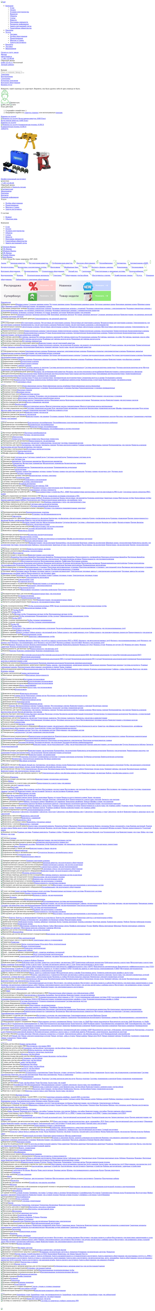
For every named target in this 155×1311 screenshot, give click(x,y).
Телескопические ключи (26, 1101)
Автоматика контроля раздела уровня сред (52, 842)
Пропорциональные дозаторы (37, 512)
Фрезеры (43, 1217)
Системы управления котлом (72, 443)
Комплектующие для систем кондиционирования (60, 903)
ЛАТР (9, 1040)
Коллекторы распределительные (40, 535)
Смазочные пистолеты (29, 1213)
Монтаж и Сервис (17, 40)
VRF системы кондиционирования (43, 907)
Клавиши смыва (72, 791)
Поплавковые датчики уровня (40, 471)
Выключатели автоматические (105, 966)
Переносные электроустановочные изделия (107, 977)
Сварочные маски (68, 1225)
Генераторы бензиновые (48, 1205)
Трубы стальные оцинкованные (39, 620)
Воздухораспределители (30, 561)
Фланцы (12, 645)
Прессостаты (18, 437)
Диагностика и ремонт (29, 1262)
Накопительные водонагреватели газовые (109, 736)
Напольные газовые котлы (36, 695)
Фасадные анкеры (99, 922)
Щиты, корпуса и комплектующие (42, 973)
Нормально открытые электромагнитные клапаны (106, 351)
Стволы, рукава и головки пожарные (46, 1286)
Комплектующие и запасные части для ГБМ (18, 716)
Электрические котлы (28, 698)
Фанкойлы (15, 557)
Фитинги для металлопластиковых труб (94, 640)
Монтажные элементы (28, 926)
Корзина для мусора (53, 828)
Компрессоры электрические (60, 1221)
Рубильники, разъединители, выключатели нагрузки (106, 1032)
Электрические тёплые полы (36, 769)
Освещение (16, 1172)
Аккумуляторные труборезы (62, 1103)
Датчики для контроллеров (34, 435)
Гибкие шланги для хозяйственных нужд (73, 632)
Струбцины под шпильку (11, 928)
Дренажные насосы (98, 400)
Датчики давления (24, 473)
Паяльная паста (26, 1111)
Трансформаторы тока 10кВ (139, 1024)
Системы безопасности (30, 1001)
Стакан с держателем (84, 828)
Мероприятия (10, 48)
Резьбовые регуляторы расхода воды (57, 339)
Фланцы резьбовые (55, 645)
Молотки (13, 1184)
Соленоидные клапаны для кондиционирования (59, 867)
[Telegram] (8, 247)
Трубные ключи (45, 1099)
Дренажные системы (27, 844)
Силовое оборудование (30, 1030)
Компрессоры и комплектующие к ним (48, 1087)
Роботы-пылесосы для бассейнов (41, 1050)
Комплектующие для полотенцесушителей (104, 803)
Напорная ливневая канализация (51, 663)
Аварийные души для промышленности (46, 1294)
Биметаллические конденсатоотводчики (53, 374)
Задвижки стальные (26, 312)
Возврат (8, 217)
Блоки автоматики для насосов (75, 408)
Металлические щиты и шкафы (68, 973)
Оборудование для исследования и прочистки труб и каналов (74, 1164)
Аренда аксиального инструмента (14, 1258)
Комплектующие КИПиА (32, 498)
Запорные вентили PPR (41, 314)
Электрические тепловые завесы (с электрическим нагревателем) (95, 571)
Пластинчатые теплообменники (40, 422)
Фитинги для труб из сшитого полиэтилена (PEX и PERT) (56, 640)
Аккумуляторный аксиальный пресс (77, 1117)
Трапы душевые (65, 667)
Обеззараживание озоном (51, 1085)
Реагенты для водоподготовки (38, 524)
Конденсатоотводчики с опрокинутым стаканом (37, 376)
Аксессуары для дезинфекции (89, 1085)
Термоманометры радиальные (65, 467)
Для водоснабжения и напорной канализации (73, 628)
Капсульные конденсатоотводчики (82, 374)
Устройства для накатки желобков (42, 1182)
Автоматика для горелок (31, 445)
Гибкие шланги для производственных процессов (108, 632)
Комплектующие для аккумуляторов (81, 995)
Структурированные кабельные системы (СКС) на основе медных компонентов (106, 997)
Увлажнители (6, 569)
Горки (51, 1072)
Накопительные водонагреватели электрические (74, 736)
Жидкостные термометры (32, 463)
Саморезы (50, 928)
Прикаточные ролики (28, 1231)
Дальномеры (67, 1162)
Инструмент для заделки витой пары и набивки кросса (92, 985)
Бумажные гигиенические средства (92, 1252)
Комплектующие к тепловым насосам (123, 720)
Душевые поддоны (73, 805)
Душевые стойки (55, 832)
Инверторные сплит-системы (38, 891)
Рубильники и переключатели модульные (46, 971)
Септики (13, 838)
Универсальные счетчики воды (79, 457)
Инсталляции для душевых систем (120, 789)
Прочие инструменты (140, 1105)
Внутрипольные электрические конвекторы (124, 1009)
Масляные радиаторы (27, 761)
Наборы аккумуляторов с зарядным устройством (122, 1166)
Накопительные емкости (31, 856)
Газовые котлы (20, 695)
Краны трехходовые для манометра (73, 498)
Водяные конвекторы (52, 759)
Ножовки (138, 1158)
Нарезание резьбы (24, 1142)
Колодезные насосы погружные (77, 400)
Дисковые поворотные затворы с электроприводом (106, 308)
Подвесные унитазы (40, 799)
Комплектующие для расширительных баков (54, 600)
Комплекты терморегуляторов (47, 347)
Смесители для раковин (29, 812)
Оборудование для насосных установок (106, 396)
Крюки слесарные (24, 1235)
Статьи (12, 18)
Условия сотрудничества (19, 12)
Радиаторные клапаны (28, 345)
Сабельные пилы (74, 1158)
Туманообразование (26, 1076)
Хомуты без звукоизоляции (66, 918)
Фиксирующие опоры (72, 920)
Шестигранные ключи (61, 1178)
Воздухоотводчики (24, 378)
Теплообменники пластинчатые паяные (68, 422)
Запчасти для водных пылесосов (40, 1052)
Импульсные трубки (126, 498)
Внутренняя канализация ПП (53, 655)
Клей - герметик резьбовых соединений (49, 952)
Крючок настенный (137, 826)
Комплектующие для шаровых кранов (37, 306)
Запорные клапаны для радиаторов (21, 347)
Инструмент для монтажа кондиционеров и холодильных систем (78, 885)
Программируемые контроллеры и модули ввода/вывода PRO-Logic (96, 492)
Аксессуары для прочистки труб (111, 1164)
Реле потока (144, 408)
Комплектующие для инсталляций (31, 791)
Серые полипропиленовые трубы (94, 606)
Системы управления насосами (39, 408)
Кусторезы (96, 1193)
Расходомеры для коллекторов (93, 545)
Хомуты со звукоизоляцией (26, 918)
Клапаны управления (118, 518)
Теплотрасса (17, 628)
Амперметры (50, 1011)
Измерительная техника (30, 1162)
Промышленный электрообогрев (117, 1034)
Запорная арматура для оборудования (46, 1297)
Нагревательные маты (56, 769)
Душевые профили (53, 808)
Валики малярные (24, 1244)
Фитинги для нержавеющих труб (24, 643)
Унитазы (12, 799)
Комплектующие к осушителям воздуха (48, 583)
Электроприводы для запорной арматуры (51, 319)
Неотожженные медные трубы (61, 614)
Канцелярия (52, 1254)
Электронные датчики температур (42, 490)
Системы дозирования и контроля (103, 1079)
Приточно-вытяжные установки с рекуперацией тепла (100, 567)
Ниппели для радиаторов (116, 750)
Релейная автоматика (27, 484)
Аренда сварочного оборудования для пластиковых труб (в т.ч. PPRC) (125, 1256)
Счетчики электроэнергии (132, 1011)
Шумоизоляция (21, 689)
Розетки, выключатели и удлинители (45, 975)
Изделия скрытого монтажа (101, 975)
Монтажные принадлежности (37, 675)
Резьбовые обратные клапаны (96, 359)
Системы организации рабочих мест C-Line (58, 964)
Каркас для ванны (69, 828)
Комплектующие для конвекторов (42, 755)
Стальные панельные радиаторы (70, 757)
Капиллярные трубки (143, 498)
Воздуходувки (141, 1193)
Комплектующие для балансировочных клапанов (20, 335)
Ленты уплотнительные (30, 944)
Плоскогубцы (73, 1105)
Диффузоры (66, 561)
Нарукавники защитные (95, 1144)
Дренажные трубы (42, 844)
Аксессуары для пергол (65, 1091)
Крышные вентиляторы (53, 563)
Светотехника (19, 1026)
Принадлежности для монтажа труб (44, 649)
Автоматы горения (48, 445)
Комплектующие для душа (129, 832)
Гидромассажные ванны (23, 797)
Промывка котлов (23, 730)
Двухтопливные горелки (60, 706)
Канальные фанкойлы (45, 557)
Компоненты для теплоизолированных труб (108, 628)
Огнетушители (20, 1284)
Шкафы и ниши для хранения (101, 801)
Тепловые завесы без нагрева (133, 571)
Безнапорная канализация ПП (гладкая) (86, 659)
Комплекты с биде (24, 820)
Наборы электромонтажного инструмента (54, 985)
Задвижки (14, 312)
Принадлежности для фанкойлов (88, 557)
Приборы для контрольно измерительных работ (19, 985)
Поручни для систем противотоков (24, 1074)
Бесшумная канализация (31, 657)
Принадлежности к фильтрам (36, 518)
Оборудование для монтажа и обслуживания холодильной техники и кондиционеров (102, 1187)
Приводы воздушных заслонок (39, 549)
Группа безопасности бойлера (134, 744)
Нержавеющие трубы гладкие (47, 616)
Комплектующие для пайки (96, 1111)
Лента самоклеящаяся (27, 685)
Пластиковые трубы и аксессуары (28, 964)
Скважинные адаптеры (142, 416)
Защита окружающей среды (20, 26)
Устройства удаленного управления (135, 1036)
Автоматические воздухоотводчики (67, 378)
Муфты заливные (7, 964)
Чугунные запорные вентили (86, 314)
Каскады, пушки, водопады (64, 1072)
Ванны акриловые (40, 797)
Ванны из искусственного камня (74, 797)
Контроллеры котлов (9, 447)
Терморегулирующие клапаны (38, 861)
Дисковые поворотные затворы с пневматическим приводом (75, 310)
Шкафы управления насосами (127, 408)
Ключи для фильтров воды (99, 518)
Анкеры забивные (41, 922)
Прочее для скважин (9, 418)
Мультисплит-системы (93, 891)
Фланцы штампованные (19, 647)
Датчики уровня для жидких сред (98, 471)
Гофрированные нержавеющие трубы (74, 616)
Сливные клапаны (24, 365)
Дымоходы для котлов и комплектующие (91, 718)
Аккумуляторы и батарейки (35, 995)
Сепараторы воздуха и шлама (93, 378)
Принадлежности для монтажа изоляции (50, 883)
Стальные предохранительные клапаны (96, 355)
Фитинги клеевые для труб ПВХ (69, 643)
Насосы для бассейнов (82, 1089)
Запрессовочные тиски (120, 1117)
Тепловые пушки (22, 575)
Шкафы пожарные (24, 1276)
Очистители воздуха (26, 587)
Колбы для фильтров (17, 520)
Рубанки (36, 1217)
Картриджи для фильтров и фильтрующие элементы (69, 518)
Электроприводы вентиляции (37, 577)
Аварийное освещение (34, 1026)
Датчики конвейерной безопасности (45, 506)
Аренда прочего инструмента (67, 1260)
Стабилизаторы (21, 989)
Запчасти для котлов (26, 724)
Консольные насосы (26, 398)
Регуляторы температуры (32, 341)
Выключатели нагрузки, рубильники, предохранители (113, 1030)
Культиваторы (129, 1193)
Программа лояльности (19, 22)
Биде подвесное (29, 795)
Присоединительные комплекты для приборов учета (61, 500)
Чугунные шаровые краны (59, 304)
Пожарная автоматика (28, 1274)
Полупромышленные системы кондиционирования (63, 901)
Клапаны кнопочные (95, 498)
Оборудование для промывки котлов (70, 730)
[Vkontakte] (6, 249)
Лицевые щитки (60, 1170)
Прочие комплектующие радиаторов (57, 753)
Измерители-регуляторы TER (37, 486)
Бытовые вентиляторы (73, 565)
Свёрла (20, 1131)
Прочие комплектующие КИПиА (14, 500)
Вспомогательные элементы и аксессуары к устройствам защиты (60, 1032)
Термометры (17, 463)
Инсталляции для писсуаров (53, 789)
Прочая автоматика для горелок (29, 447)
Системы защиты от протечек (37, 367)
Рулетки (43, 1162)
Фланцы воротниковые (38, 645)
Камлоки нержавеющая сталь (47, 651)
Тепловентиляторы (24, 559)
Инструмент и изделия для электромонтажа (53, 1015)
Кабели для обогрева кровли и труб (119, 773)
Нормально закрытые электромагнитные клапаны (67, 351)
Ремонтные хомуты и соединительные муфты (94, 918)
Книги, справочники (27, 1148)
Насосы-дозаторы (83, 1079)
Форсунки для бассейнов (32, 1060)
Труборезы (15, 1103)
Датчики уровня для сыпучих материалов (68, 471)
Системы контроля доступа (76, 1001)
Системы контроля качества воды (62, 1079)
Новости (13, 20)
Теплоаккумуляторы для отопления (48, 742)
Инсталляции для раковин (96, 789)
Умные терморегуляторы (111, 1036)
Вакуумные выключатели (99, 1021)
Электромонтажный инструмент (40, 983)
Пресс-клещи (110, 1121)
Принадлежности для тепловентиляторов (98, 559)
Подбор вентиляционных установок (65, 569)
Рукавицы (109, 1144)
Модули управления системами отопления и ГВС (60, 496)
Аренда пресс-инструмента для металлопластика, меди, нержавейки (92, 1258)
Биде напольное (17, 795)
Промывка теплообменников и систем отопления (60, 429)
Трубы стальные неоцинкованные (42, 622)
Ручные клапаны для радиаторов (122, 345)
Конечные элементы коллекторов (92, 543)
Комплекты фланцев (71, 645)
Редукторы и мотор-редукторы (38, 449)
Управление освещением (19, 1028)
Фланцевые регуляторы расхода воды (85, 339)
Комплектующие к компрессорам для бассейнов (104, 1087)
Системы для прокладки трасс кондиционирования (21, 905)
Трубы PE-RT (18, 610)
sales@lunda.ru (6, 56)
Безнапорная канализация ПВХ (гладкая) (55, 659)
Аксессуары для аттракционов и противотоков (123, 1072)
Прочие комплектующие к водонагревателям (104, 744)
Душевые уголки (7, 808)
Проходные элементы (66, 590)
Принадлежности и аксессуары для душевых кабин (101, 805)
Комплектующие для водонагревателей (48, 744)
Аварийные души (23, 1294)
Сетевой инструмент (110, 1129)
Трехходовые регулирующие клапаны (85, 323)
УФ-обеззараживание (32, 1085)
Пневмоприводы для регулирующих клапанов (39, 325)
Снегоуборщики (103, 1195)
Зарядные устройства (94, 1166)
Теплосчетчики (20, 469)
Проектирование (16, 38)
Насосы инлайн (21, 404)
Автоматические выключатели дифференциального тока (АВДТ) (68, 966)
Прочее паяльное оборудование (119, 1111)
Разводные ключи (137, 1099)
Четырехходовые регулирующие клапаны (117, 323)
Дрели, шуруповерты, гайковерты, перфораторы (59, 1129)
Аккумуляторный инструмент (90, 1129)
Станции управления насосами (34, 410)
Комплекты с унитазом (29, 824)
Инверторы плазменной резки (44, 1225)
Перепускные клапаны (29, 363)
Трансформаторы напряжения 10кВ (114, 1024)
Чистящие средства (25, 1248)
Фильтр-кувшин (124, 522)
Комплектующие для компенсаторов (117, 380)
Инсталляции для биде (33, 789)
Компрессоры (18, 1221)
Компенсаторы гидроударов (92, 380)
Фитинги (13, 640)
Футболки (26, 1170)
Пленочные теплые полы (94, 769)
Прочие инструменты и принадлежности (50, 1156)
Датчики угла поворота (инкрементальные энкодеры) (65, 508)
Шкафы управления (26, 453)
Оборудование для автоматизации (42, 1005)
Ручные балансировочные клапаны (59, 333)
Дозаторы (45, 1079)
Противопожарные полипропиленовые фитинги (59, 1272)
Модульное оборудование (32, 966)
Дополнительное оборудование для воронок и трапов (38, 667)
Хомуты (12, 918)
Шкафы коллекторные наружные (79, 539)
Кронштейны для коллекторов (67, 543)
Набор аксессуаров (19, 828)
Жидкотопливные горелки (26, 706)
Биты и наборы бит (31, 1131)
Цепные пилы (118, 1193)
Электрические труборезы (109, 1103)
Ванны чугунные (54, 797)
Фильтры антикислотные (32, 873)
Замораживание (21, 1168)
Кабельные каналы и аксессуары (117, 962)
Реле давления (57, 408)
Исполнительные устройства (33, 369)
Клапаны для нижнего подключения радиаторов (91, 345)
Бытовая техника (22, 1095)
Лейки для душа (146, 832)
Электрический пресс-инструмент (51, 1123)
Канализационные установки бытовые (64, 388)
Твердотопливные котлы (31, 700)
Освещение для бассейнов (33, 1048)
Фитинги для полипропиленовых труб (125, 640)
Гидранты (14, 1278)
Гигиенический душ (111, 832)
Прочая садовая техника (68, 1195)
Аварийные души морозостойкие (75, 1294)
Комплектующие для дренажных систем (65, 844)
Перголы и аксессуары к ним (36, 1091)
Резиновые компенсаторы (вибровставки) (42, 380)
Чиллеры (13, 897)
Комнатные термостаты (76, 765)
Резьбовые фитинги (25, 640)
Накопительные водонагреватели (41, 736)
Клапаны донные (7, 671)
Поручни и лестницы (27, 1070)
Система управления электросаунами (39, 732)
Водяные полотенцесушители (47, 803)
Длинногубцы (93, 1105)
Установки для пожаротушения (39, 1268)
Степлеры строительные (31, 1201)
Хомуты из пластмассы (46, 918)
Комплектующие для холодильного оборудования (60, 871)
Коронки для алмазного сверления (115, 1138)
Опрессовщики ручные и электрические (49, 1125)
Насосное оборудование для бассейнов (48, 1089)
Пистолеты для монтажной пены (41, 1209)
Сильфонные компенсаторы (70, 380)
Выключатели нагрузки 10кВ (121, 1021)
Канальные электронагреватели (39, 585)
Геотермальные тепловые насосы (43, 720)
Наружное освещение (126, 1026)
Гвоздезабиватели (23, 1197)
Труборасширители (25, 1115)
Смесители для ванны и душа (95, 812)
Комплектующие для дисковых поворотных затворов (31, 310)
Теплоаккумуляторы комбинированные (77, 742)
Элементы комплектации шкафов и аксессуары (115, 973)
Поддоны (43, 1083)
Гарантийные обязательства (21, 28)
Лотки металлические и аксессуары (89, 964)
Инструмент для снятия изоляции (67, 983)
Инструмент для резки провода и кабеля (96, 983)
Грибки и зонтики (82, 1072)
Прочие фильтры (137, 522)
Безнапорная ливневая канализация (78, 663)
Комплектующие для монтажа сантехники (52, 779)
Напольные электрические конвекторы (92, 1009)
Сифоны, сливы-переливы (122, 669)
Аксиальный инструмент (32, 1117)
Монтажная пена (65, 956)
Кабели (34, 960)
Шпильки (117, 926)
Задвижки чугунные (42, 312)
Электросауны (19, 732)
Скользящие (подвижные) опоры (51, 920)
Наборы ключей (102, 1099)
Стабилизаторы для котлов (49, 443)
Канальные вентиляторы (33, 563)
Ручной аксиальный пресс (52, 1117)
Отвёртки (48, 1178)
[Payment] (7, 189)
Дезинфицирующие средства (125, 1144)
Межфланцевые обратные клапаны (71, 359)
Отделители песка (24, 854)
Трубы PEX (16, 612)
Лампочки (66, 1026)
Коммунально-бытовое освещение (104, 1026)
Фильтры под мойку (109, 522)
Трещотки (98, 1178)
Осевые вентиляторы (136, 563)
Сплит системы (21, 891)
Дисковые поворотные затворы (39, 308)
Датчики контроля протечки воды (129, 367)
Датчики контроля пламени (67, 445)
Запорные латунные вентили (12, 317)
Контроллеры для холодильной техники (49, 877)
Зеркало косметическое (36, 828)
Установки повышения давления (78, 396)
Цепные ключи (41, 1101)
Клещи (58, 1105)
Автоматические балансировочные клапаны (90, 333)
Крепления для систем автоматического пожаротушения (68, 934)
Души (37, 1083)
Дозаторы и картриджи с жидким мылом (50, 1250)
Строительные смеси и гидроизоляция (47, 940)
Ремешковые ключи (8, 1101)
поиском (59, 113)
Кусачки (64, 1105)
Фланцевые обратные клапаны (45, 359)
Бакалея (78, 1254)
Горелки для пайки (39, 1111)
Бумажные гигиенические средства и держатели (59, 1252)
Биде (8, 795)
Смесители (15, 812)
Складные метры (78, 1162)
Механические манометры (52, 461)
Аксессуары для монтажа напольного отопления (105, 765)
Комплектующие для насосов (36, 412)
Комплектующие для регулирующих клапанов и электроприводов (83, 325)
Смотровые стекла (24, 382)
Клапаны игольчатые (51, 498)
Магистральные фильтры (52, 522)
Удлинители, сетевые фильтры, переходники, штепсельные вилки (26, 977)
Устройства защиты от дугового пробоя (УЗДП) (53, 968)
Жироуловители (21, 850)
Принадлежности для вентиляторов (50, 565)
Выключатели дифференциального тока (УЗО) (136, 966)
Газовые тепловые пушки (62, 575)
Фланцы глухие (99, 645)
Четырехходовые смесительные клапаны (85, 327)
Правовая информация (9, 197)
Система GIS (12, 791)
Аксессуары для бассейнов (33, 1066)
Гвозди (10, 1203)
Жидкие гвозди (93, 956)
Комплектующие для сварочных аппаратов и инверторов (107, 1225)
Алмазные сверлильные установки (22, 1140)
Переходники (35, 1028)
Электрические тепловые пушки (85, 575)
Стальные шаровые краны (39, 304)
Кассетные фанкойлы (28, 557)
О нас (12, 8)
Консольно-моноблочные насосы (47, 398)
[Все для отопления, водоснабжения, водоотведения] (3, 2)
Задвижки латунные (58, 312)
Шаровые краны (21, 304)
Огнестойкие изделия (28, 1288)
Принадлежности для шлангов (140, 632)
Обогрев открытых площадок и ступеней (48, 1034)
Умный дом (16, 1036)
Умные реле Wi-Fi (94, 1036)
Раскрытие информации (19, 24)
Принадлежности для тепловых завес (41, 573)
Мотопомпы (17, 1211)
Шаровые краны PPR (13, 306)
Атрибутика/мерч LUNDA (37, 1254)
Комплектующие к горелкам (81, 706)
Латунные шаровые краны (105, 304)
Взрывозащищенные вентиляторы (114, 563)
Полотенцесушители (27, 803)
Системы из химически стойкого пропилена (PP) (60, 1301)
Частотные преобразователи (35, 433)
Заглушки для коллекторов (21, 545)
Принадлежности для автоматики (42, 441)
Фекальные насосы (57, 400)
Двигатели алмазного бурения (81, 1140)
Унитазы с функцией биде (59, 799)
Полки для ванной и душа (119, 826)
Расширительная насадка (101, 1117)
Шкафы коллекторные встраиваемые (52, 539)
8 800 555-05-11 (7, 63)
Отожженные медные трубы (37, 614)
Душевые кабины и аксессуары (39, 805)
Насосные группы (52, 714)
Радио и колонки (22, 1199)
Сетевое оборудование (29, 1003)
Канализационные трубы (32, 634)
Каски (101, 1170)
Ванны (10, 797)
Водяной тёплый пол (27, 765)
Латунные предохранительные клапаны (64, 355)
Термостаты (16, 439)
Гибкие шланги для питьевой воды (43, 632)
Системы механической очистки (40, 528)
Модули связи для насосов (11, 410)
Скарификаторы (85, 1193)
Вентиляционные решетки (51, 561)
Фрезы (103, 1131)
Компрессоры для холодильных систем (48, 879)
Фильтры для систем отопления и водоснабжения (85, 372)
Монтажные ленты (61, 926)
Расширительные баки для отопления (46, 594)
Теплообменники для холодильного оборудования (61, 887)
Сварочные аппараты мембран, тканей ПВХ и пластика (67, 1097)
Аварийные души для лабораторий (102, 1294)
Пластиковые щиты (88, 973)
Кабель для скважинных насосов (77, 416)
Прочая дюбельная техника (140, 922)
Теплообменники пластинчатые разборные (101, 422)
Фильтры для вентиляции (32, 551)
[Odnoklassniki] (6, 253)
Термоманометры (23, 467)
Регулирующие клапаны (31, 323)
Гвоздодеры (16, 1229)
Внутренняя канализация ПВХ (77, 655)
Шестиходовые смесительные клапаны (116, 327)
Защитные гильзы (111, 498)
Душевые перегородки (23, 808)
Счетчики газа (19, 459)
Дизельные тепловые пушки (41, 575)
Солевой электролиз (69, 1085)
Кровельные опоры (25, 924)
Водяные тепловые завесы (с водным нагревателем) (50, 571)
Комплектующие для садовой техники (44, 1195)
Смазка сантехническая (30, 673)
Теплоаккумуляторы (26, 742)
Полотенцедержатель (86, 826)
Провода (40, 960)
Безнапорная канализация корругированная (119, 659)
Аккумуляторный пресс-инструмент (129, 1121)
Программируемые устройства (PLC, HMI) (52, 492)
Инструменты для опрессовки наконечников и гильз (132, 983)
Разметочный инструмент (33, 1136)
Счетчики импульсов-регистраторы (44, 504)
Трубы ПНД (17, 618)
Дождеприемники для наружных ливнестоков (100, 844)
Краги (58, 1225)
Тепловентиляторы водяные (70, 559)
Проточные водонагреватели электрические (65, 740)
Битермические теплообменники (41, 424)
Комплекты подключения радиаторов (91, 750)
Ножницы (130, 1158)
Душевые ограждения (142, 805)
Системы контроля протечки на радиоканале (66, 367)
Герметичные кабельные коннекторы (89, 962)
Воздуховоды (18, 553)
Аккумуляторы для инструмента (73, 1166)
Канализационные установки (37, 388)
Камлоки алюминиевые (26, 651)
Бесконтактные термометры (75, 463)
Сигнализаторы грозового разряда (14, 1019)
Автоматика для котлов (30, 443)
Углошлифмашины (24, 1150)
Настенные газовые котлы (57, 695)
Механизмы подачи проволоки (57, 1227)
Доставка (13, 34)
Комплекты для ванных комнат (39, 822)
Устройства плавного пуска (57, 410)
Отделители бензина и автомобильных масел (55, 852)
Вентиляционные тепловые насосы (94, 720)
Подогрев (14, 1081)
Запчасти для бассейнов (30, 1068)
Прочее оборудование (102, 1140)
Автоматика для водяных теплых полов (51, 765)
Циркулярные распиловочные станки (64, 1160)
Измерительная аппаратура (34, 1011)
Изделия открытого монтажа (78, 977)
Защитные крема (10, 1146)
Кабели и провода (24, 960)
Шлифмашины (20, 1152)
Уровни (50, 1162)
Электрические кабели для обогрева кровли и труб (62, 773)
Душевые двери (127, 805)
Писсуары (14, 787)
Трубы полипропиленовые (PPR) (41, 606)
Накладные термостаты (50, 439)
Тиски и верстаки (23, 1189)
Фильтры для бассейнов (30, 1054)
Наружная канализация (30, 659)
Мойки (11, 781)
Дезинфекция (18, 1085)
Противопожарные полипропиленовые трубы (56, 1270)
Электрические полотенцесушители (73, 803)
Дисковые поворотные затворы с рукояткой (69, 308)
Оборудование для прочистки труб (137, 1164)
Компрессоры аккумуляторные (36, 1221)
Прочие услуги (20, 1264)
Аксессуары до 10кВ (81, 1021)
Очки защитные (63, 1144)
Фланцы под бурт (86, 645)
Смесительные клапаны (30, 327)
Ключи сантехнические (30, 1099)
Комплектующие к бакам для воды (43, 848)
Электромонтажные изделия (82, 1015)
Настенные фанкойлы (136, 557)
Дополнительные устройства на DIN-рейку (17, 968)
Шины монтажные (106, 926)
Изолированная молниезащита (89, 1017)
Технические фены (24, 1215)
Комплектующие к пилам (15, 1160)
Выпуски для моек (140, 669)
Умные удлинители (8, 1038)
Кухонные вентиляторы (72, 563)
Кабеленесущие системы (31, 962)
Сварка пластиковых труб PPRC (88, 1113)
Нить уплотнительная (57, 944)
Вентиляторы (18, 563)
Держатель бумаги (61, 826)
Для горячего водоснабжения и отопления (38, 628)
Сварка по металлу (24, 1225)
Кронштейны (18, 932)
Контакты (9, 44)
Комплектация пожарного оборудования (50, 1290)
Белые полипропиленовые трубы (67, 606)
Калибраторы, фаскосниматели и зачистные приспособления (73, 1127)
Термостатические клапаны (34, 331)
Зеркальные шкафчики (74, 801)
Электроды (80, 1225)
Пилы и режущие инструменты (39, 1158)
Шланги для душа (8, 834)
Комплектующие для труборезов (86, 1103)
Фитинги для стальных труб (93, 643)
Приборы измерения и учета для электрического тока (65, 502)
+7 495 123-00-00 (7, 58)
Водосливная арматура (55, 669)
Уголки (89, 926)
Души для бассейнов (27, 1083)
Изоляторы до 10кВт (141, 1021)
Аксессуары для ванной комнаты (41, 826)
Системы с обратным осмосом (89, 522)
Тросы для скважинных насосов (103, 416)
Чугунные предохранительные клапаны (127, 355)
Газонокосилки (107, 1193)
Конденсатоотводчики (28, 374)
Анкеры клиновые (85, 922)
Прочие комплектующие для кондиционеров (58, 905)
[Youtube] (8, 255)
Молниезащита (20, 1017)
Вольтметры (60, 1011)
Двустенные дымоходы (66, 718)
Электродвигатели (24, 451)
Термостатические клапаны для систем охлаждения (63, 865)
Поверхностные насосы (30, 394)
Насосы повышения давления (37, 402)
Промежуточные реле (72, 488)
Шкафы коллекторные (28, 539)
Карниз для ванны (102, 826)
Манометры (16, 461)
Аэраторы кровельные (49, 590)
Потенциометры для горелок (120, 445)
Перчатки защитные (78, 1144)
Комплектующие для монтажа (93, 773)
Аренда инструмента (18, 42)
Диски (46, 1131)
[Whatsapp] (8, 251)
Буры (41, 1131)
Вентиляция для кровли (30, 590)
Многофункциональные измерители (80, 1011)
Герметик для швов (51, 956)
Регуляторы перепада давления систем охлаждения (62, 875)
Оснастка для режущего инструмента (85, 1131)
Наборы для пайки (78, 1111)
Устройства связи (23, 477)
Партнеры (9, 30)
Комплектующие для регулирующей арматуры (57, 343)
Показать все (6, 302)
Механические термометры (53, 463)
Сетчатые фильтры (70, 522)
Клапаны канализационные (101, 669)
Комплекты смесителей (30, 816)
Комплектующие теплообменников (43, 427)
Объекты (13, 16)
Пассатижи (83, 1105)
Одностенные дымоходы (47, 718)
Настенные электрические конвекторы (61, 1009)
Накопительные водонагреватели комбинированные (35, 738)
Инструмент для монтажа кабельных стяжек (23, 987)
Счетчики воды (21, 457)
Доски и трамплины (65, 1074)
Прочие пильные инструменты (38, 1160)
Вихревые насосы (23, 392)
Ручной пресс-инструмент (75, 1123)
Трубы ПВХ (17, 626)
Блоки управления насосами (102, 1089)
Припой (16, 1111)
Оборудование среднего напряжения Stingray (55, 1021)
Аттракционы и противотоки (36, 1072)
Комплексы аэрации (26, 530)
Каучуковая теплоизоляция (34, 679)
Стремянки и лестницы (88, 1195)
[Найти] (23, 72)
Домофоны (53, 1007)
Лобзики (122, 1158)
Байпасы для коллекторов (42, 545)
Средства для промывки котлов (43, 730)
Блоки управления (97, 1072)
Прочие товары (21, 1254)
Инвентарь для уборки (66, 1254)
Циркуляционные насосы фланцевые (85, 386)
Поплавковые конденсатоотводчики (111, 374)
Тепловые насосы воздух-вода (68, 720)
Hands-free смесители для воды (39, 1299)
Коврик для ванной (100, 828)
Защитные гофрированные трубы (42, 636)
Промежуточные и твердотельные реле (48, 488)
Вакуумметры (19, 465)
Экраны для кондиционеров (35, 893)
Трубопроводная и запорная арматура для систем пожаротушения (79, 1266)
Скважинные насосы (42, 400)
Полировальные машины (32, 1154)
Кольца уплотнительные (31, 946)
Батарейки (50, 995)
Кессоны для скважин (124, 416)
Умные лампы (21, 1038)
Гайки (51, 926)
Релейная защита (93, 1024)
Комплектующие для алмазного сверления (53, 1140)
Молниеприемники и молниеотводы (133, 1017)
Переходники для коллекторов (117, 545)
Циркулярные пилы (59, 1158)
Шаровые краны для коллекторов (119, 543)
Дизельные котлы (23, 702)
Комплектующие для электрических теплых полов (20, 771)
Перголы (51, 1091)
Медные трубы (20, 614)
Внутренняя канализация (32, 655)
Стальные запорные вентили (109, 314)
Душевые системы (24, 832)
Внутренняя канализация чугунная (103, 655)
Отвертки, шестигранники (33, 1178)
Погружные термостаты (31, 439)
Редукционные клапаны (88, 337)
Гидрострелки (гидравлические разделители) (111, 714)
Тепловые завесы (22, 571)
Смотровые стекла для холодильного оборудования (62, 869)
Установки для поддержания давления (50, 396)
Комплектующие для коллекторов (42, 543)
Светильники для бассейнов (55, 1048)
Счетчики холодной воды (56, 457)
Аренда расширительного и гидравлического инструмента (74, 1256)
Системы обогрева (24, 1034)
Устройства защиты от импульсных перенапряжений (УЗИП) (96, 968)
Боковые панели (39, 808)
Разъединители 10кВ (79, 1024)
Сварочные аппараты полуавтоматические (28, 1227)
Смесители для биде (115, 812)
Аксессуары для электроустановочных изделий (130, 975)
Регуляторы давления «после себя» (136, 337)
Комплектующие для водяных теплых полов (18, 767)
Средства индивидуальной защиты (43, 1144)
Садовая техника (22, 1193)
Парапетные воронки (115, 665)
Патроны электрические (52, 1026)
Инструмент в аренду (27, 1256)
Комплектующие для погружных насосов (122, 400)
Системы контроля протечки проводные (100, 367)
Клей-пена (39, 956)
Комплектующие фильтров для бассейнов (51, 1056)
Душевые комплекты (40, 832)
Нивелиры (57, 1162)
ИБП (8, 991)
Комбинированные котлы (32, 704)
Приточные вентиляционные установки (63, 567)
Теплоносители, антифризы (131, 726)
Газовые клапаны (85, 445)
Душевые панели (68, 832)
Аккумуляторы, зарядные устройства (45, 1166)
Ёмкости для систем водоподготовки (39, 520)
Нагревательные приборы (137, 769)
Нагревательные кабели (74, 769)
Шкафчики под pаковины (55, 801)
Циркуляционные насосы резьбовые (57, 386)
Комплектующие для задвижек (79, 312)
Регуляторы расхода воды (32, 339)
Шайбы (95, 926)
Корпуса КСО (6, 1024)
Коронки (52, 1131)
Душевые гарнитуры (84, 832)
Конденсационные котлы (77, 695)
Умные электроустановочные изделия (35, 1036)
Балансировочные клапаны (34, 333)
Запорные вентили (24, 314)
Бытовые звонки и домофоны (37, 1007)
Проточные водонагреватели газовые (97, 740)
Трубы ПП (15, 624)
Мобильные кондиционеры (34, 899)
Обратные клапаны (25, 359)
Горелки (12, 706)
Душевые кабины (58, 805)
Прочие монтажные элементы (133, 926)
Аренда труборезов (44, 1256)
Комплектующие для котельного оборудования (57, 726)
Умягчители (16, 516)
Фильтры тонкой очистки (32, 522)
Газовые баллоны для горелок (58, 1111)
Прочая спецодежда (112, 1170)
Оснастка (13, 1131)
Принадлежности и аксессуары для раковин (54, 783)
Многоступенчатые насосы (34, 406)
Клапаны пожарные (26, 1282)
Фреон (105, 903)
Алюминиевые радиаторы (47, 757)
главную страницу (31, 113)
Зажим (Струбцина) (25, 1219)
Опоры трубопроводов (29, 920)
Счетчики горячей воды (36, 457)
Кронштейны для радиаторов (65, 750)
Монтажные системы (27, 793)
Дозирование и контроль (31, 1079)
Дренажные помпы (145, 903)
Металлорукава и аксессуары (141, 962)
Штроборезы (17, 1191)
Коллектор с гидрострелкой (139, 714)
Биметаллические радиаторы (112, 757)
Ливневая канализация (29, 663)
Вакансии (14, 14)
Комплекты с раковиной (31, 818)
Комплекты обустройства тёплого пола (51, 767)
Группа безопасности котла (86, 726)
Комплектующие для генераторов (72, 1205)
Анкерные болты (55, 922)
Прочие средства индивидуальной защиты (33, 1146)
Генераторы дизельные (30, 1205)
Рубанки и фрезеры (25, 1217)
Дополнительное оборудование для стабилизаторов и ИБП (71, 993)
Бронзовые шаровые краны (126, 304)
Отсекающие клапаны (113, 378)
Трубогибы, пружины (28, 1109)
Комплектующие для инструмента (14, 1107)
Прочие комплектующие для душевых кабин (78, 808)
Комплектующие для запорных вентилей (136, 314)
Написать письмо (19, 187)
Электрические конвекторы (33, 759)
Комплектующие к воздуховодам (41, 555)
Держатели (110, 1252)
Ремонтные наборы (25, 950)
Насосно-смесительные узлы (36, 541)
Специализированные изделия (38, 810)
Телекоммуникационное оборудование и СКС (56, 997)
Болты (40, 926)
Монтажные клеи (79, 956)
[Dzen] (6, 257)
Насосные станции (24, 390)
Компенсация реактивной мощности (20, 1032)
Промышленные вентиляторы (94, 565)
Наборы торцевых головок (119, 1099)
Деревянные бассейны (28, 1064)
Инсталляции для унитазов (75, 789)
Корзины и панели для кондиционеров (48, 895)
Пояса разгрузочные (45, 1170)
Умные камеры (81, 1036)
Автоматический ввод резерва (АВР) (77, 1030)
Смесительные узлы (26, 579)
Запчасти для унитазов (110, 799)
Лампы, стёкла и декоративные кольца (81, 1048)
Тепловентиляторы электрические (46, 559)
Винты (46, 926)
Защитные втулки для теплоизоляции (66, 545)
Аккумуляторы (60, 995)
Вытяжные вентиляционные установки (137, 567)
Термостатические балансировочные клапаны (131, 331)
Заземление (72, 1017)
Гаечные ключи (74, 1099)
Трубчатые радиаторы (92, 757)
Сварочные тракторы (78, 1227)
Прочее (104, 1015)
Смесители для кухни (47, 812)
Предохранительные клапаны (37, 355)
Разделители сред (34, 500)
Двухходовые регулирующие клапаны (55, 323)
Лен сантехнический (27, 938)
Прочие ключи (53, 1101)
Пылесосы (15, 1180)
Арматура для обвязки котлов (109, 726)
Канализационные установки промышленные (97, 388)
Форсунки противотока (48, 1074)
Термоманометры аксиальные (41, 467)
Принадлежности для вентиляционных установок (31, 569)
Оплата (13, 10)
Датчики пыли (117, 471)
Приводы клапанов (138, 445)
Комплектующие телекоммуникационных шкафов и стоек (63, 999)
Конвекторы (17, 759)
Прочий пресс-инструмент (96, 1123)
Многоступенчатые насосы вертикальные (96, 406)
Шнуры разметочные (73, 1136)
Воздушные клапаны (79, 561)
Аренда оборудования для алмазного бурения (96, 1260)
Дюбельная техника (25, 922)
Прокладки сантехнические (35, 948)
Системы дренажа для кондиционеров (123, 903)
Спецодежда (17, 1170)
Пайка (10, 1111)
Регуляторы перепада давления (48, 337)
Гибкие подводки (23, 630)
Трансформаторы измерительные (14, 1013)
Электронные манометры (31, 461)
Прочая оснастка (136, 1131)
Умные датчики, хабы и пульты (63, 1036)
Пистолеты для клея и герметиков (42, 1207)
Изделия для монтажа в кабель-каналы (75, 975)
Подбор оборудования (18, 36)
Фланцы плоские (22, 645)
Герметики (15, 942)
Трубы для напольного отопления (137, 765)
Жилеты (34, 1170)
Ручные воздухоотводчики (42, 378)
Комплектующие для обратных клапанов (124, 359)
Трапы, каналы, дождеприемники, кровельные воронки (67, 665)
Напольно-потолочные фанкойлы (114, 557)
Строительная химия (27, 956)
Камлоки (13, 651)
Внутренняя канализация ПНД (129, 655)
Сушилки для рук (23, 785)
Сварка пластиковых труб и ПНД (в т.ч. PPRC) (57, 1113)
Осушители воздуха (26, 581)
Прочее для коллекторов (139, 545)
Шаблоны (97, 1015)
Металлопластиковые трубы (36, 608)
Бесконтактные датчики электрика (43, 475)
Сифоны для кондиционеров (91, 903)
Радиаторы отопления (28, 757)
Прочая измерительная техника (98, 1162)
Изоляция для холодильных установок (47, 881)
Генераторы (16, 1205)
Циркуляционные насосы (32, 386)
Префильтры (68, 1089)
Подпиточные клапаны (30, 361)
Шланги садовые (22, 632)
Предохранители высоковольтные (57, 1024)
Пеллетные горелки (100, 706)
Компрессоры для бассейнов (75, 1087)
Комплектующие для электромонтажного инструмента (62, 987)
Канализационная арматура (34, 669)
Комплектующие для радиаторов (41, 750)
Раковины (14, 777)
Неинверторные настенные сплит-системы (67, 891)
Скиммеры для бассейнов (32, 1058)
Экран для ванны (94, 797)
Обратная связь (11, 219)
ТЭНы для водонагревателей (75, 744)
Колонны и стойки (59, 977)
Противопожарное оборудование (77, 669)
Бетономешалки (72, 1193)
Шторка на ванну (115, 828)
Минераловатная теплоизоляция (40, 683)
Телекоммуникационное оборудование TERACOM (21, 999)
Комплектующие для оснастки (118, 1131)
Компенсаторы (20, 380)
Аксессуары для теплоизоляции (39, 687)
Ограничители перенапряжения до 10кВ (28, 1024)
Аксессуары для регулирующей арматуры (75, 347)
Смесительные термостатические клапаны (62, 331)
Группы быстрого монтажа (34, 714)
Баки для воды (19, 846)
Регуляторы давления (27, 337)
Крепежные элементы (110, 1017)
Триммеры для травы (37, 1193)
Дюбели (126, 922)
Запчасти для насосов (27, 414)
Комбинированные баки (31, 598)
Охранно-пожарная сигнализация (52, 1001)
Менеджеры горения (100, 445)
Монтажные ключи (88, 1099)
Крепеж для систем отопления (38, 930)
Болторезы (104, 1105)
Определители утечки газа (44, 728)
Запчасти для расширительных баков (45, 602)
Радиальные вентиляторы (26, 565)
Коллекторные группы (29, 537)
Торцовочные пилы (89, 1158)
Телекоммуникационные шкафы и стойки (103, 999)
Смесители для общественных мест (70, 812)
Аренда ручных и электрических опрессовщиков (47, 1258)
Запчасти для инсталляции (55, 791)
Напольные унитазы (24, 799)
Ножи (9, 1176)
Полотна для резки (63, 1131)
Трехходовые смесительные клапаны (54, 327)
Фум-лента (44, 944)
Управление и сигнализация (36, 480)
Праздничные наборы (110, 1178)
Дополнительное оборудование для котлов (17, 728)
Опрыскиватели (22, 1195)
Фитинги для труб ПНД (47, 643)
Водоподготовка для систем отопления (48, 526)
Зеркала (87, 801)
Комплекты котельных (29, 693)
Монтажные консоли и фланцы (33, 928)
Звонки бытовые (64, 1007)
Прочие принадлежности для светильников (113, 1048)
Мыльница (73, 826)
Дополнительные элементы (57, 1017)
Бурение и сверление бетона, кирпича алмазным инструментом (76, 1138)
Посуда (84, 1254)
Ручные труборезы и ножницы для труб (35, 1103)
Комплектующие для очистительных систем (54, 840)
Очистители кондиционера (86, 905)
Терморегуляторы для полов (115, 769)
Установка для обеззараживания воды (46, 514)
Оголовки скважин (57, 416)
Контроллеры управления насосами (101, 408)
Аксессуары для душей (57, 1083)
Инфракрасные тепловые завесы (13, 573)
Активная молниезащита (36, 1017)
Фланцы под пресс (132, 645)
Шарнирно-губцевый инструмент (42, 1105)
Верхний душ (97, 832)
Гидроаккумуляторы (26, 596)
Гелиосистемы (19, 722)
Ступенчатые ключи (60, 1099)
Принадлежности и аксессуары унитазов (85, 799)
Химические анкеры (115, 922)
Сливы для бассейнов (28, 1062)
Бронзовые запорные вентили (62, 314)
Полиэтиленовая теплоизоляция (40, 681)
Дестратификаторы (8, 565)
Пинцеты (13, 1233)
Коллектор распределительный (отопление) (76, 714)
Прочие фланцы (35, 647)
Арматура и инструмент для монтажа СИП (58, 962)
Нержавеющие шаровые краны (82, 304)
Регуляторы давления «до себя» (110, 337)
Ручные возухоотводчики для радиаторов (26, 753)
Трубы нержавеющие (27, 616)
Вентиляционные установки (36, 567)
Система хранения (24, 1174)
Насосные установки (27, 396)
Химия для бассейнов (28, 1044)
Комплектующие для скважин (37, 416)
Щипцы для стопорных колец (119, 1105)
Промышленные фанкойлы (64, 557)
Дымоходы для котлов (28, 718)
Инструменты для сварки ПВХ (39, 1046)
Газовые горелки (43, 706)
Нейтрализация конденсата (65, 728)
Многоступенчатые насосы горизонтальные (62, 406)
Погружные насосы (25, 400)
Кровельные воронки (98, 665)
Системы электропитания (33, 482)
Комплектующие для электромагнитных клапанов (40, 353)
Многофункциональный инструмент (45, 1223)
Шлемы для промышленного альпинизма (83, 1170)
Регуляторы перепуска (69, 337)
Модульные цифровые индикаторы (108, 1011)
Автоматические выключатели (51, 1030)
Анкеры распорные (69, 922)
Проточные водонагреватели (36, 740)
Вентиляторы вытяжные (90, 563)
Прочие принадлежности (132, 828)
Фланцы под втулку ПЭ (115, 645)
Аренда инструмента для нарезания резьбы (38, 1260)
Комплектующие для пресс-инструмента (22, 1123)
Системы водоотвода (132, 665)
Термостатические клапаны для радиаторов (96, 331)
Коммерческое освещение (81, 1026)
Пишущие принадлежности (54, 1136)
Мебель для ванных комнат (34, 801)
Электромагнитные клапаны (36, 351)
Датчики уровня (21, 471)
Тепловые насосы (23, 720)
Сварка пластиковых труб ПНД (114, 1113)
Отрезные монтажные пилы (108, 1158)
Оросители (15, 1280)
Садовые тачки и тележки (56, 1193)
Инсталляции (18, 789)
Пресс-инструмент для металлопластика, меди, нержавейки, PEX (78, 1121)
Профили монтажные (77, 926)
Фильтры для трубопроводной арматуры (50, 372)
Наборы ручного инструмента (81, 1178)
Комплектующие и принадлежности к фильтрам (123, 372)
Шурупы (57, 928)
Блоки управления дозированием (130, 1079)
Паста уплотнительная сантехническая (48, 954)
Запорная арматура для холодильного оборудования (63, 863)
